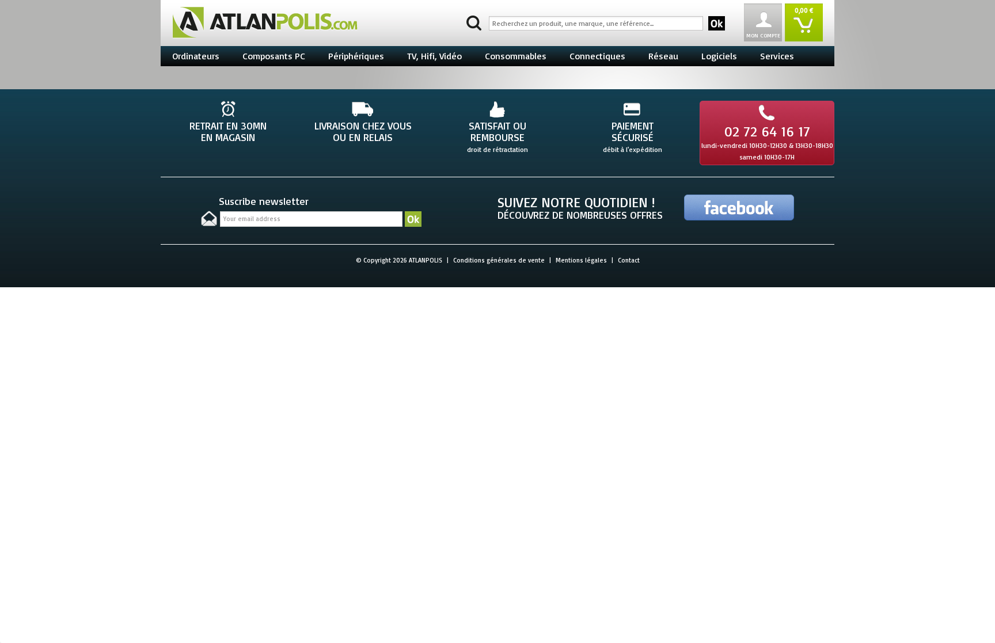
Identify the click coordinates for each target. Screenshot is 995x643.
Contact (629, 260)
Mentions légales (581, 260)
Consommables (515, 56)
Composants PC (273, 56)
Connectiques (597, 56)
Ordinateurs (195, 56)
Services (777, 56)
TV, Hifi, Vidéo (434, 56)
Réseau (663, 56)
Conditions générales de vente (499, 260)
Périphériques (356, 56)
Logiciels (719, 56)
